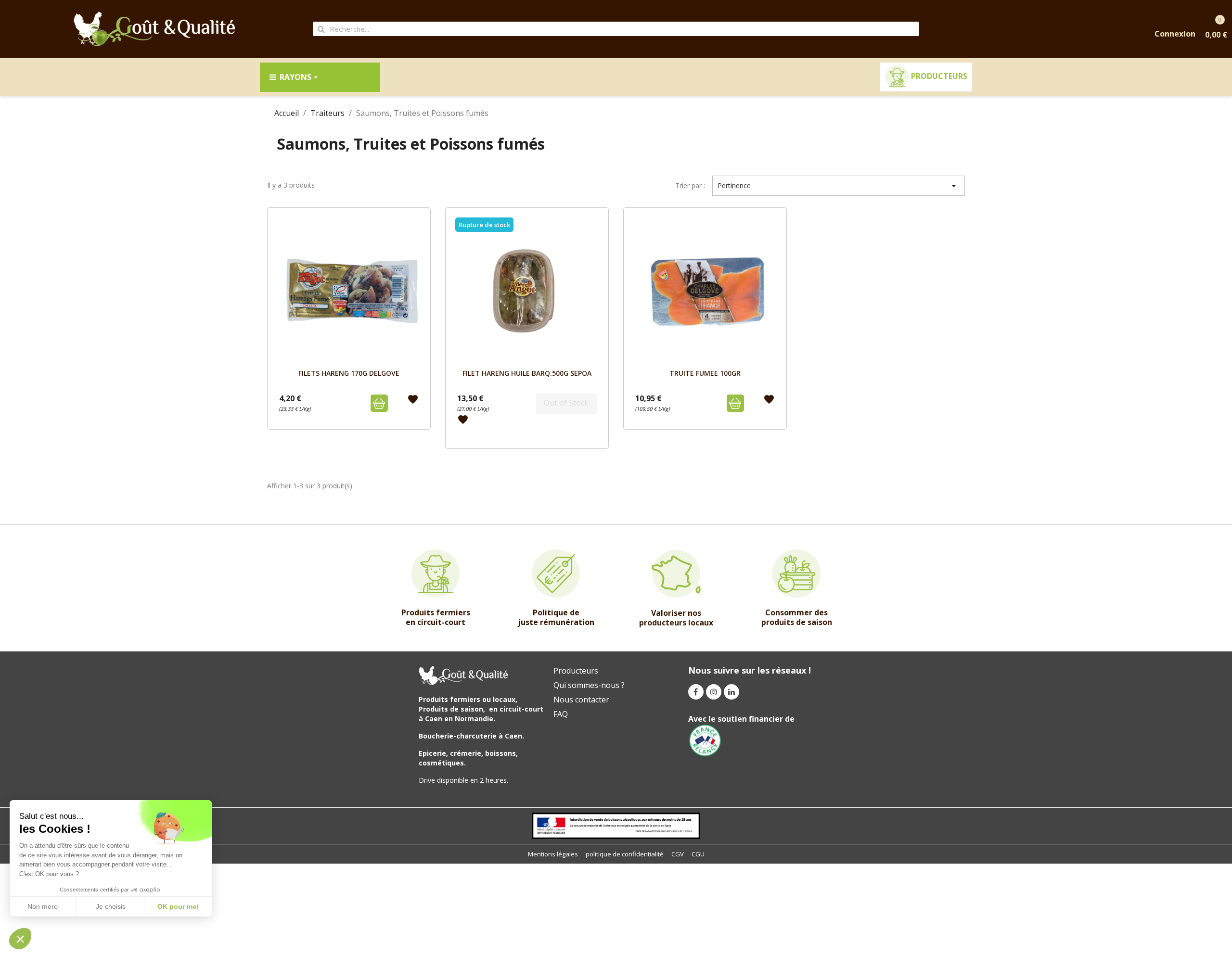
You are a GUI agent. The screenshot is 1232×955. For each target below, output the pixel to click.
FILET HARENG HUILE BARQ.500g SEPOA (526, 373)
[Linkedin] (731, 692)
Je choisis (111, 906)
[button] (20, 938)
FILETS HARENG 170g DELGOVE (348, 373)
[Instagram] (713, 692)
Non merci (43, 906)
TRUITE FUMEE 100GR (705, 373)
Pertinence (839, 185)
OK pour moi (178, 906)
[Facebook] (696, 692)
